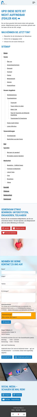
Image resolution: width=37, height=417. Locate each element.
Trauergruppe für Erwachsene (19, 118)
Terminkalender (11, 136)
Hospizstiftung (11, 85)
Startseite (15, 39)
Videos (9, 182)
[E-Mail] (24, 414)
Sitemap (6, 191)
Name (3, 269)
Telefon (3, 284)
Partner (9, 75)
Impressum (7, 199)
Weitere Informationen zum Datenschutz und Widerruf (21, 310)
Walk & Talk (14, 109)
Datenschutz (8, 195)
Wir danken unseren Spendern (15, 156)
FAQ (5, 144)
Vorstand (9, 72)
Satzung (9, 82)
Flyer (8, 175)
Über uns (9, 61)
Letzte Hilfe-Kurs (11, 126)
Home (5, 53)
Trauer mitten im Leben (17, 106)
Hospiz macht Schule (13, 123)
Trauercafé (14, 102)
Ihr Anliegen (5, 291)
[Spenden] (18, 414)
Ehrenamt (9, 68)
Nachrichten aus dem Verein (15, 139)
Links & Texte (10, 172)
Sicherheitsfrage (7, 314)
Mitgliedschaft (11, 78)
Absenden (7, 322)
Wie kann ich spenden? (13, 152)
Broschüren (10, 179)
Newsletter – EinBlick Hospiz (15, 165)
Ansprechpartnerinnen (13, 65)
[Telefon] (13, 414)
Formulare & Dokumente (13, 169)
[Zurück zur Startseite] (4, 3)
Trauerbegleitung (12, 98)
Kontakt (6, 187)
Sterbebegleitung (12, 95)
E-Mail (3, 276)
